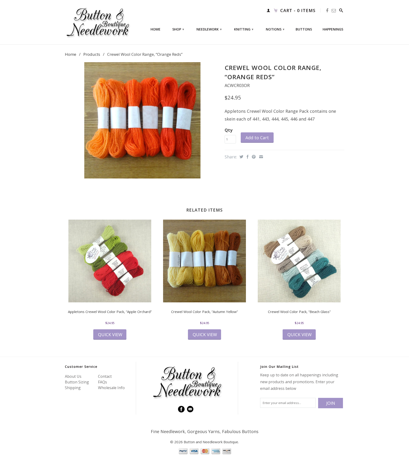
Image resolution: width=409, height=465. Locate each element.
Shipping (73, 387)
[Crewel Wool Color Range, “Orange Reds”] (142, 120)
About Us (73, 376)
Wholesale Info (111, 387)
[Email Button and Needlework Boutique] (334, 10)
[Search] (341, 10)
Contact (105, 376)
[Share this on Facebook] (247, 157)
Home (155, 29)
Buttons (304, 29)
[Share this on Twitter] (240, 157)
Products (91, 54)
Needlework (209, 29)
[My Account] (269, 10)
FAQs (102, 382)
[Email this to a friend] (260, 157)
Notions (275, 29)
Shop (178, 29)
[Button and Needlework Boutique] (98, 22)
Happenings (333, 29)
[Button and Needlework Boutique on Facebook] (327, 10)
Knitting (243, 29)
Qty (228, 130)
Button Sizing (77, 382)
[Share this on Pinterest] (253, 157)
